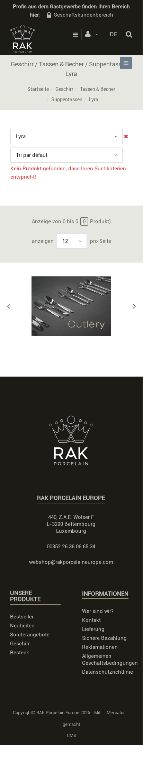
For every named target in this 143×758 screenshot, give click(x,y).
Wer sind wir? (98, 611)
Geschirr (64, 89)
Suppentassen (66, 99)
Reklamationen (100, 647)
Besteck (19, 653)
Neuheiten (22, 626)
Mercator (116, 712)
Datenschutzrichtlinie (107, 672)
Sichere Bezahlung (104, 638)
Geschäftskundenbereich (83, 15)
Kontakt (91, 620)
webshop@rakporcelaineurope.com (71, 562)
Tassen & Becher (97, 89)
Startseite (38, 89)
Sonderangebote (30, 635)
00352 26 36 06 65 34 (71, 546)
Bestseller (22, 617)
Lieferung (93, 629)
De (113, 34)
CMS (71, 735)
